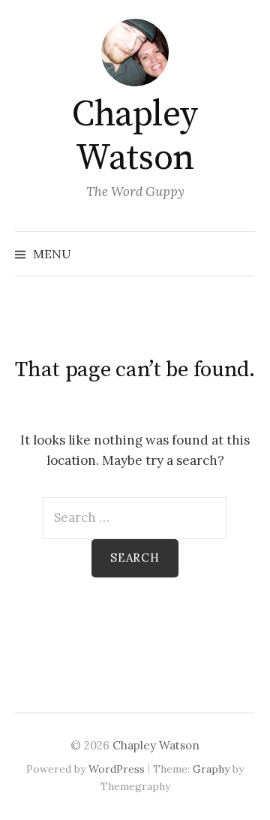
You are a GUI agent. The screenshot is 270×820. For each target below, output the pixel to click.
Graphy (211, 769)
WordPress (116, 769)
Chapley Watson (135, 136)
